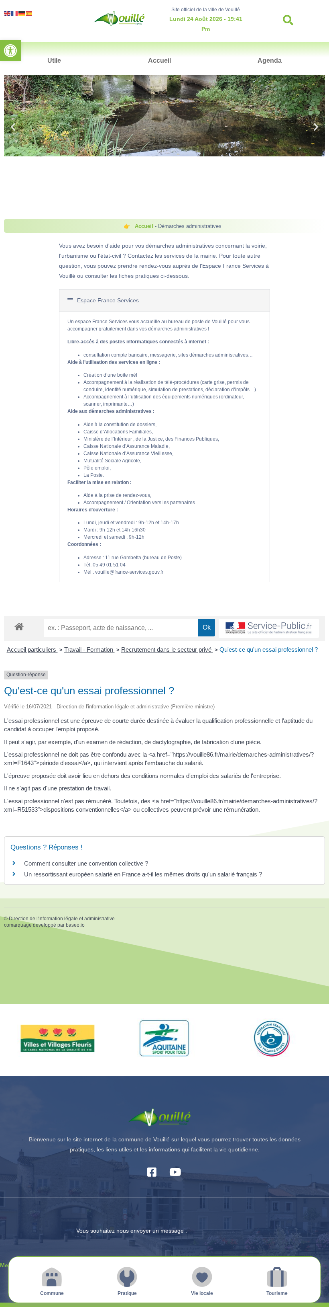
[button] (10, 50)
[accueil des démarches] (19, 626)
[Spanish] (29, 13)
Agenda (270, 60)
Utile (54, 60)
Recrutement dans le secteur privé (167, 649)
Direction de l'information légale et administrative (62, 918)
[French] (14, 13)
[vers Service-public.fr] (269, 628)
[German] (22, 13)
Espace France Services (108, 300)
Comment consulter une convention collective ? (86, 863)
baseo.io (75, 925)
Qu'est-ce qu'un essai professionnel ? (268, 649)
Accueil (159, 60)
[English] (7, 13)
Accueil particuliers (32, 649)
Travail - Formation (89, 649)
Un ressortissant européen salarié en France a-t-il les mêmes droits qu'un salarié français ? (143, 874)
